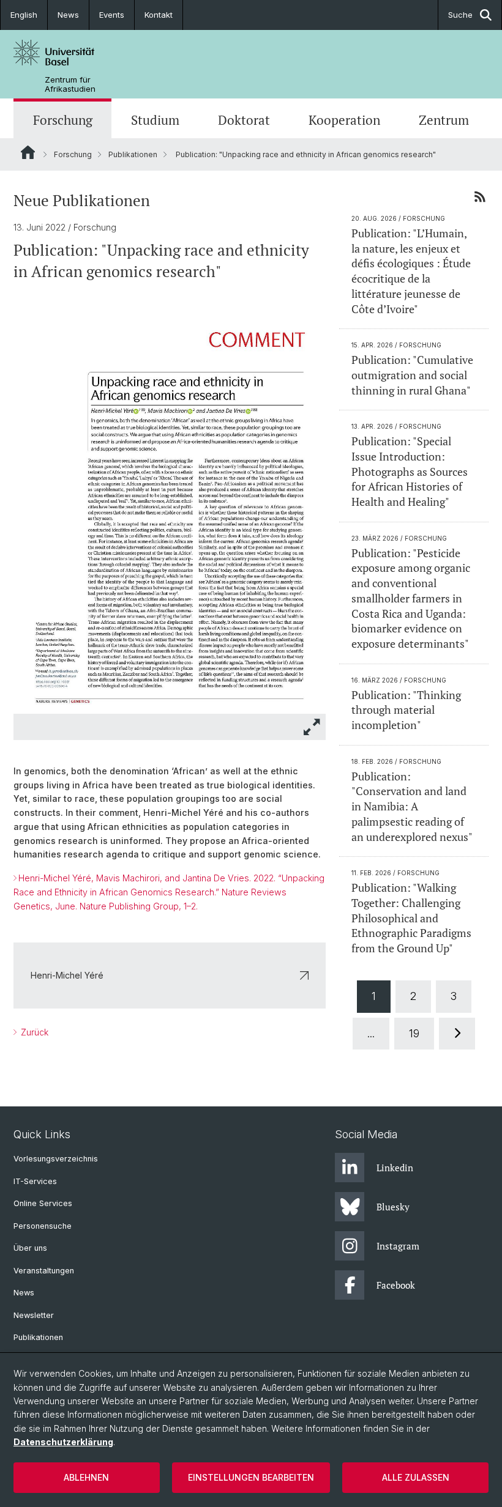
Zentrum (444, 119)
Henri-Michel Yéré (67, 975)
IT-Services (35, 1181)
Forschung (62, 119)
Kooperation (344, 119)
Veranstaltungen (43, 1270)
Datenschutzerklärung (63, 1442)
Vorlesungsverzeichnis (55, 1158)
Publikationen (132, 154)
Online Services (42, 1203)
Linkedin (394, 1167)
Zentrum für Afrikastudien (70, 84)
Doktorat (244, 119)
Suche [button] (460, 15)
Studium (155, 119)
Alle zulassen (415, 1477)
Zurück (33, 1032)
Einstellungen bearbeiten (251, 1477)
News (68, 15)
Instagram (397, 1246)
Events (111, 15)
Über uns (30, 1248)
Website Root (28, 152)
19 (414, 1033)
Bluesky (393, 1207)
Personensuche (42, 1226)
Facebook (395, 1285)
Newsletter (33, 1315)
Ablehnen (86, 1477)
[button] (312, 727)
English (23, 15)
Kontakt (158, 15)
